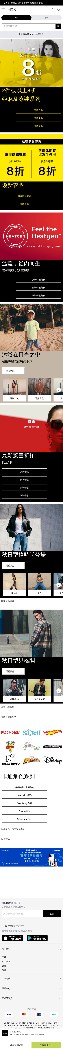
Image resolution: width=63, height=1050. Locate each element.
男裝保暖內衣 (38, 287)
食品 (46, 17)
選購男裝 (38, 118)
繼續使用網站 (16, 1045)
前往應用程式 (46, 1045)
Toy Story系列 (24, 803)
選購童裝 (38, 126)
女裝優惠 (24, 471)
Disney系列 (24, 811)
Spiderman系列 (24, 819)
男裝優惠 (24, 487)
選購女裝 (38, 110)
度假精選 (10, 370)
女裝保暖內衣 (38, 279)
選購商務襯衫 (24, 196)
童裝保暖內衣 (38, 295)
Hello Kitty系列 (24, 795)
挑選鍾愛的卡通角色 (24, 787)
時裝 (16, 17)
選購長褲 (24, 204)
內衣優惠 (24, 479)
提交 (52, 913)
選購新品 (10, 565)
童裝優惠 (24, 495)
